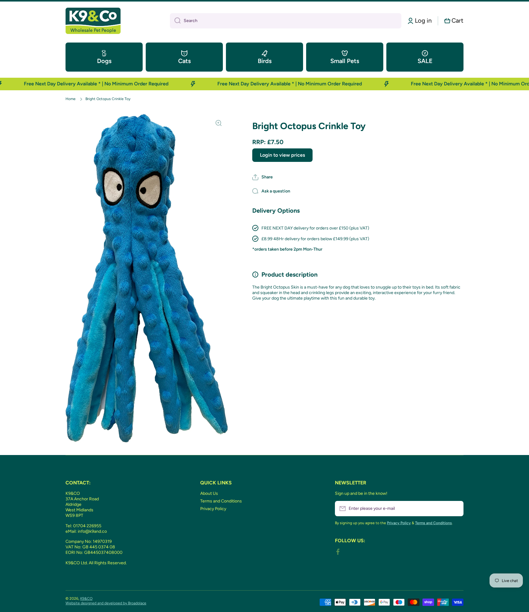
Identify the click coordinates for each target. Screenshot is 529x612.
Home (71, 99)
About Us (209, 493)
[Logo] (93, 21)
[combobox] (285, 20)
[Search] (175, 20)
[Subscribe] (455, 508)
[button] (453, 20)
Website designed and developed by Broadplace (106, 603)
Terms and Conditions (221, 501)
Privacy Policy (213, 508)
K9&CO (86, 598)
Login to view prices (282, 155)
